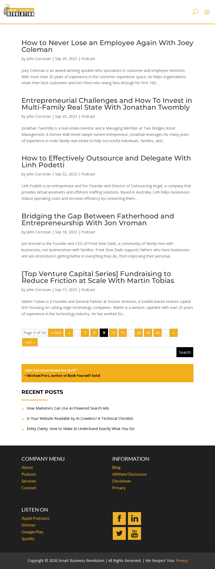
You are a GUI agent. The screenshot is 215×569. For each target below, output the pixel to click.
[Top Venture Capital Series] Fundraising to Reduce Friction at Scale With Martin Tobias (98, 277)
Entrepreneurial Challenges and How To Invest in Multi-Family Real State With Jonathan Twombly (107, 103)
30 (148, 332)
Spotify (28, 538)
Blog (116, 467)
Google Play (32, 531)
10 (113, 332)
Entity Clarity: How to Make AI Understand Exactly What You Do (81, 428)
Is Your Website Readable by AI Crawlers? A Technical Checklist (80, 418)
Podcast (88, 58)
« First (56, 332)
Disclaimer (121, 480)
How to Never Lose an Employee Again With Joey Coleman (108, 46)
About (27, 467)
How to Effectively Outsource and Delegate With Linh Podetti (106, 161)
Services (29, 480)
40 (157, 332)
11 (123, 332)
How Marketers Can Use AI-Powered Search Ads (68, 408)
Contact (29, 487)
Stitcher (29, 524)
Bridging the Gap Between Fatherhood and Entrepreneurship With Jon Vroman (98, 219)
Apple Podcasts (36, 518)
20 (139, 332)
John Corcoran (38, 58)
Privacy (119, 487)
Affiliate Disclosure (129, 473)
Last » (30, 342)
